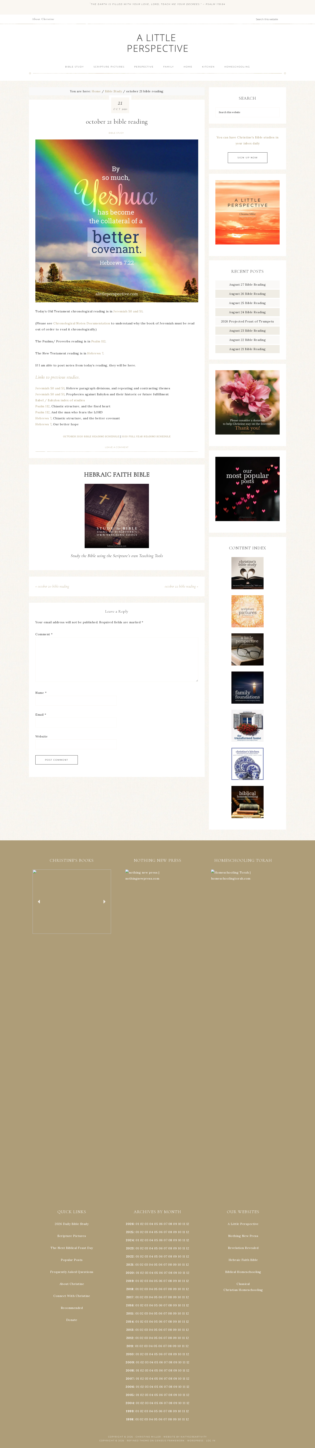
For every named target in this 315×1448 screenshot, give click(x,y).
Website (41, 736)
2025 (130, 1232)
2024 (130, 1240)
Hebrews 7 (95, 353)
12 (187, 1232)
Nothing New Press (243, 1236)
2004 (130, 1403)
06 (161, 1224)
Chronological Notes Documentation (81, 323)
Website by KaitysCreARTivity (185, 1437)
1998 (130, 1419)
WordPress (195, 1440)
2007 (130, 1379)
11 (183, 1232)
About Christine (72, 1284)
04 (151, 1224)
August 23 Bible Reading (247, 331)
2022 (130, 1256)
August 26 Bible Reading (247, 294)
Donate (71, 1320)
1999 (130, 1411)
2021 (130, 1265)
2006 (130, 1387)
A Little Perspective (157, 42)
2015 (130, 1313)
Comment (44, 634)
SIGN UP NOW (247, 157)
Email (40, 715)
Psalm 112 (98, 341)
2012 (130, 1338)
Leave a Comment (117, 447)
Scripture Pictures (71, 1236)
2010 (130, 1354)
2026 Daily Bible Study (71, 1224)
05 (156, 1224)
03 (146, 1224)
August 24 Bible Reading (247, 312)
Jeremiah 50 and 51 (127, 311)
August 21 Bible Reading (247, 349)
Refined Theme (138, 1440)
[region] (72, 901)
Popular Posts (72, 1260)
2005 (130, 1395)
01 (137, 1224)
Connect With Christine (71, 1296)
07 (165, 1224)
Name (40, 693)
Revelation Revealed (243, 1248)
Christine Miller (148, 1437)
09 (175, 1232)
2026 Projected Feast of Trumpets (247, 321)
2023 (130, 1248)
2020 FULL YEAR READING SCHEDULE (146, 436)
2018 (130, 1289)
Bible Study (116, 133)
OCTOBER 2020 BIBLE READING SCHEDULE (91, 436)
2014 (130, 1322)
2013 (130, 1330)
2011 (129, 1346)
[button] (72, 901)
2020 (130, 1273)
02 (142, 1224)
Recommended (72, 1308)
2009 (130, 1362)
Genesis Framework (170, 1440)
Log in (211, 1440)
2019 (130, 1281)
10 (179, 1232)
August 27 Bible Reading (247, 284)
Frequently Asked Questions (71, 1272)
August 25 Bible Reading (247, 303)
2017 (130, 1297)
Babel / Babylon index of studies (60, 400)
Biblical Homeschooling (243, 1272)
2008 (130, 1370)
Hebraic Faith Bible (243, 1260)
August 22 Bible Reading (247, 340)
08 (170, 1224)
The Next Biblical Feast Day (72, 1248)
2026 (130, 1224)
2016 (130, 1305)
